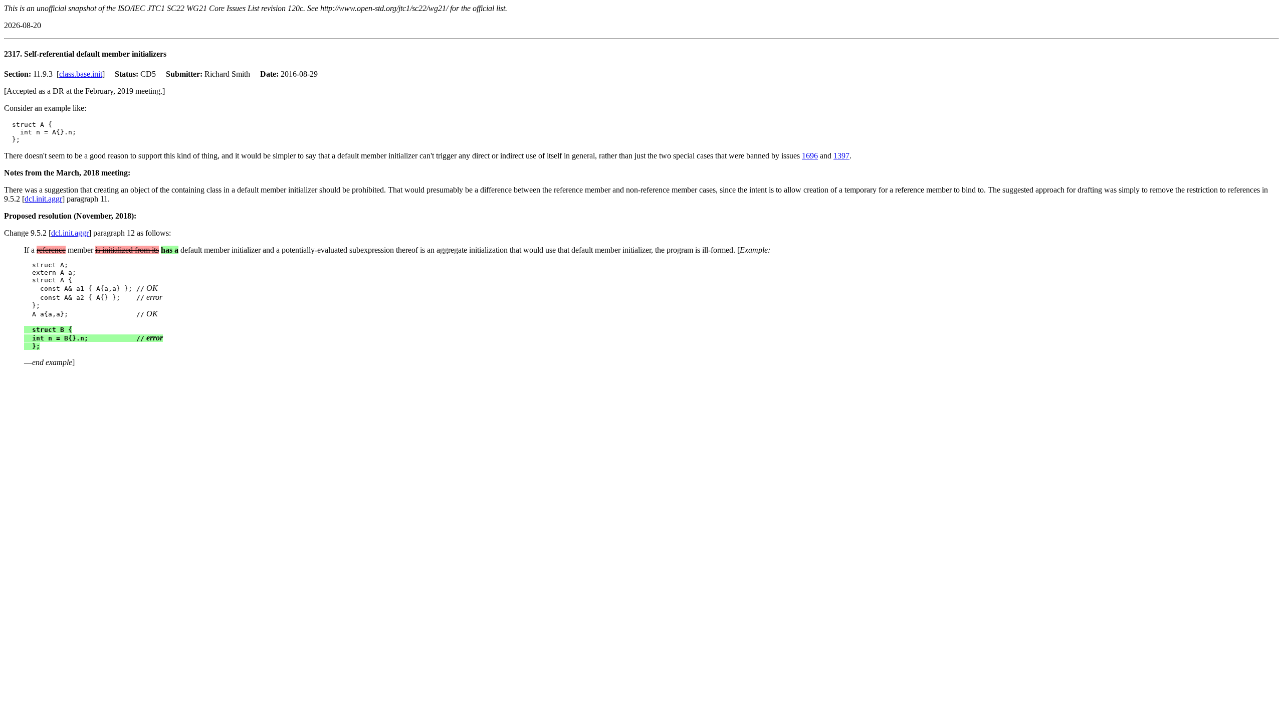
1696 (810, 155)
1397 (841, 155)
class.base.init (80, 74)
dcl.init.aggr (43, 199)
